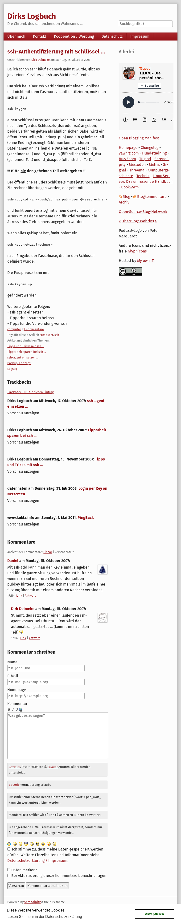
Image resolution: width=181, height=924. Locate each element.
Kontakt (39, 36)
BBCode (14, 784)
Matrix (154, 164)
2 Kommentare (34, 329)
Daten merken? (24, 870)
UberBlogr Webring (138, 221)
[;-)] (54, 843)
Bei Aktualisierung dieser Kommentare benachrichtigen (58, 875)
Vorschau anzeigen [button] (23, 413)
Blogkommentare (151, 196)
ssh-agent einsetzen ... (22, 357)
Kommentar (17, 703)
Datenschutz (112, 36)
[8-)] (37, 843)
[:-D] (43, 843)
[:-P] (49, 843)
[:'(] (9, 843)
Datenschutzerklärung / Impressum (37, 860)
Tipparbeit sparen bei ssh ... (26, 352)
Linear (47, 552)
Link (19, 595)
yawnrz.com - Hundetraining (143, 153)
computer (14, 329)
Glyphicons (137, 251)
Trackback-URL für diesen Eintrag (30, 392)
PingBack (86, 517)
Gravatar (14, 767)
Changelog (149, 147)
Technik (142, 176)
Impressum (139, 36)
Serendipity (32, 902)
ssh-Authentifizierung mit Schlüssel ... (56, 51)
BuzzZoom (127, 159)
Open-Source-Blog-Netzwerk (143, 211)
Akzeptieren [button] (154, 914)
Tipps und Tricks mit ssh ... (25, 346)
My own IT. (145, 260)
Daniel (12, 560)
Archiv (124, 202)
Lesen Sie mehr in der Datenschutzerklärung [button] (45, 917)
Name (12, 662)
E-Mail (12, 676)
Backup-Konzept (19, 363)
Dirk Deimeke (40, 59)
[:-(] (32, 843)
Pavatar (52, 767)
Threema (136, 170)
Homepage (16, 690)
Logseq (12, 368)
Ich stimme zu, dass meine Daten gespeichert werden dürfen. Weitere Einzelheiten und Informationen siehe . (55, 855)
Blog (126, 196)
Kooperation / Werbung (74, 36)
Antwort (30, 595)
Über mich (16, 36)
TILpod (145, 159)
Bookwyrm (130, 187)
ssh (56, 335)
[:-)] (15, 843)
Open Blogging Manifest (139, 138)
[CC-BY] (130, 271)
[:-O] (26, 843)
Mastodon (137, 164)
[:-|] (20, 843)
